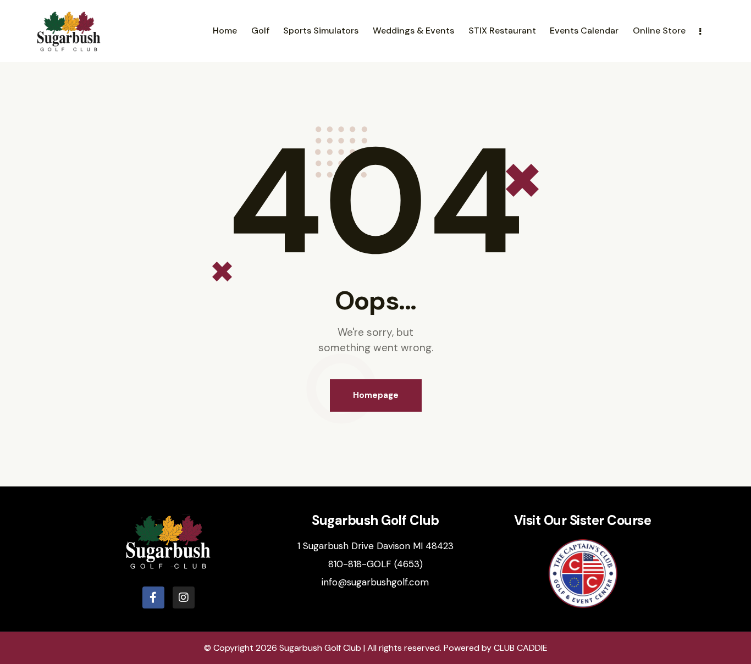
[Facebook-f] (153, 597)
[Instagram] (184, 597)
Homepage (376, 395)
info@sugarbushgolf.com (375, 582)
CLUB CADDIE (521, 648)
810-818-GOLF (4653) (375, 564)
